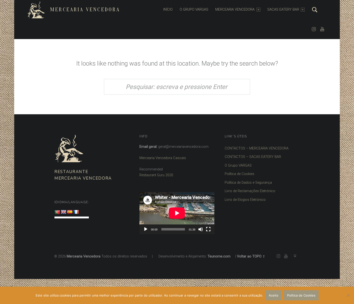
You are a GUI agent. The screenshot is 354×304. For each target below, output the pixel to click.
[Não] (348, 295)
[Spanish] (70, 212)
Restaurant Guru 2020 (156, 175)
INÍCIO (168, 9)
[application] (176, 213)
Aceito (273, 295)
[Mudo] (200, 229)
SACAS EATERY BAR (283, 9)
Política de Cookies (239, 174)
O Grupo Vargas (194, 9)
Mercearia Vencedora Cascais (162, 158)
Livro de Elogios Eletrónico (245, 200)
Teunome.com (219, 256)
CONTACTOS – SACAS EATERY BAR (253, 157)
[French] (76, 212)
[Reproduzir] (145, 229)
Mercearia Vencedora (85, 10)
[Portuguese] (57, 212)
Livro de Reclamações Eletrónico (250, 191)
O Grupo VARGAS (238, 165)
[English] (63, 212)
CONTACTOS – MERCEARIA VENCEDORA (256, 148)
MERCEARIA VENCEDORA (235, 9)
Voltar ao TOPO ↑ (251, 256)
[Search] (315, 9)
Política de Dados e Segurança (248, 183)
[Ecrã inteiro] (208, 229)
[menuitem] (168, 9)
